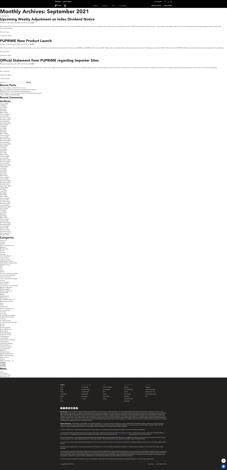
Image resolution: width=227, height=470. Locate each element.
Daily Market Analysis (7, 261)
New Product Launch (6, 301)
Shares (61, 396)
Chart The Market (5, 256)
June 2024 (3, 149)
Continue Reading (7, 28)
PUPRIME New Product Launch (26, 40)
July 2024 (3, 148)
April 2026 (3, 111)
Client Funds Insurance (150, 394)
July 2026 (3, 106)
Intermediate (4, 284)
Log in (2, 371)
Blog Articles (4, 249)
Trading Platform (5, 345)
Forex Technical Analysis (7, 275)
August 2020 (4, 228)
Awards (2, 244)
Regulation (148, 387)
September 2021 (5, 207)
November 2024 (5, 140)
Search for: (3, 82)
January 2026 (4, 116)
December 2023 (5, 160)
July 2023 (3, 168)
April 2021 (3, 216)
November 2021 (5, 203)
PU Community (106, 389)
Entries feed (4, 373)
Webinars (3, 350)
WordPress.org (5, 377)
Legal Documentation (150, 389)
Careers (2, 252)
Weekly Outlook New (7, 354)
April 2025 (3, 132)
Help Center (127, 401)
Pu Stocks (3, 319)
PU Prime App (85, 387)
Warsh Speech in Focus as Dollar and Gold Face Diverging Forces (21, 93)
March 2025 (4, 133)
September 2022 (5, 186)
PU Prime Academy (107, 387)
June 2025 (3, 128)
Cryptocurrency (5, 259)
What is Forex (4, 357)
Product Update (5, 310)
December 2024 (5, 139)
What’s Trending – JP (6, 361)
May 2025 (3, 130)
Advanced (3, 240)
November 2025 (5, 120)
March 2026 (4, 113)
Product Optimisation (7, 308)
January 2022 (4, 200)
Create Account (156, 5)
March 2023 (4, 175)
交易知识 (3, 362)
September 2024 (5, 144)
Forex (61, 387)
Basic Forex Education (7, 245)
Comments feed (5, 375)
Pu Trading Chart (5, 321)
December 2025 (5, 118)
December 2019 (5, 231)
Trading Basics (4, 336)
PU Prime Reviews (128, 389)
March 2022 (4, 196)
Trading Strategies (6, 347)
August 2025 (4, 125)
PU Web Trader (85, 391)
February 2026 (4, 114)
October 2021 (4, 205)
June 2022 (3, 191)
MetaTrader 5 (4, 298)
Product (62, 385)
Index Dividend (5, 282)
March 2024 (4, 155)
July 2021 (3, 210)
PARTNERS (58, 1)
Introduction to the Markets (9, 286)
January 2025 (4, 137)
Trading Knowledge (6, 343)
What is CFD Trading (6, 355)
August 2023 (4, 167)
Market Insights (5, 289)
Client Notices (127, 394)
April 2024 (3, 153)
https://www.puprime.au (123, 434)
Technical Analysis (5, 333)
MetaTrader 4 (4, 296)
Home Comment (5, 277)
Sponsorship (122, 6)
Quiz (104, 391)
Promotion (3, 314)
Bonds (2, 251)
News (9, 36)
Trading (95, 6)
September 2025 (5, 123)
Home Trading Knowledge (8, 279)
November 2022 (5, 182)
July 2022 (3, 189)
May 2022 (3, 193)
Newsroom (126, 396)
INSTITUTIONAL (67, 1)
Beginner (3, 247)
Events (2, 272)
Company (104, 6)
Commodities (63, 394)
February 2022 (4, 198)
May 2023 (3, 172)
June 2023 (3, 170)
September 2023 (5, 165)
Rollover (2, 324)
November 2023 (5, 161)
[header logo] (60, 5)
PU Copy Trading (85, 389)
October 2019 (4, 235)
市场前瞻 (3, 364)
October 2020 (4, 226)
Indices (62, 391)
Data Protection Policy (161, 464)
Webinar (105, 394)
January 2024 (4, 158)
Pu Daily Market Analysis (8, 315)
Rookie (2, 326)
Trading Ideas (4, 342)
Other (2, 305)
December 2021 (5, 202)
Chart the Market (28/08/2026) (10, 95)
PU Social (84, 398)
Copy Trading (4, 258)
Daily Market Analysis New (8, 263)
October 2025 (4, 121)
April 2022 (3, 195)
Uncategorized (4, 349)
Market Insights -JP (6, 291)
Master (2, 294)
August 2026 (4, 104)
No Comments (4, 32)
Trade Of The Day (5, 335)
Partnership (3, 307)
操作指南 (3, 366)
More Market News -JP (7, 300)
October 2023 (4, 163)
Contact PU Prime (128, 398)
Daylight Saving (5, 265)
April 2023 (3, 174)
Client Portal (168, 5)
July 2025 (3, 127)
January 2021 (4, 221)
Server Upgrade (5, 328)
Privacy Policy (151, 464)
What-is (2, 359)
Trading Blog (4, 338)
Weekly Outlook (5, 352)
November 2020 (5, 224)
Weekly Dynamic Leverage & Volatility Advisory (15, 91)
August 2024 (4, 146)
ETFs (61, 398)
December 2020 (5, 223)
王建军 (32, 23)
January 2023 (4, 179)
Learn (113, 6)
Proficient (3, 312)
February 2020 (4, 230)
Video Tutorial (106, 396)
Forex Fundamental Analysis (9, 273)
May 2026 (3, 109)
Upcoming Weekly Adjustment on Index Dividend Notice (47, 19)
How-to (2, 280)
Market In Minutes (6, 287)
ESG (1, 266)
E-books (105, 398)
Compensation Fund (150, 391)
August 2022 (4, 188)
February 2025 (4, 135)
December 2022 (5, 181)
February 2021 (4, 219)
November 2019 (5, 233)
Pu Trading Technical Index (8, 322)
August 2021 (4, 209)
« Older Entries (5, 79)
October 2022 (4, 184)
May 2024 (3, 151)
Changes (3, 254)
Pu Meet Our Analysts (7, 317)
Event (2, 270)
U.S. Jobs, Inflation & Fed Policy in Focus (13, 88)
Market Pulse (4, 293)
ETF (1, 268)
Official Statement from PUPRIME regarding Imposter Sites (49, 60)
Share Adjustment (6, 329)
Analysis (2, 242)
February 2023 (4, 177)
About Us (126, 387)
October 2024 (4, 142)
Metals (61, 389)
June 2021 (3, 212)
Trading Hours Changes (7, 340)
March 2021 (4, 217)
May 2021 (3, 214)
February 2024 (4, 156)
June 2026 (3, 107)
